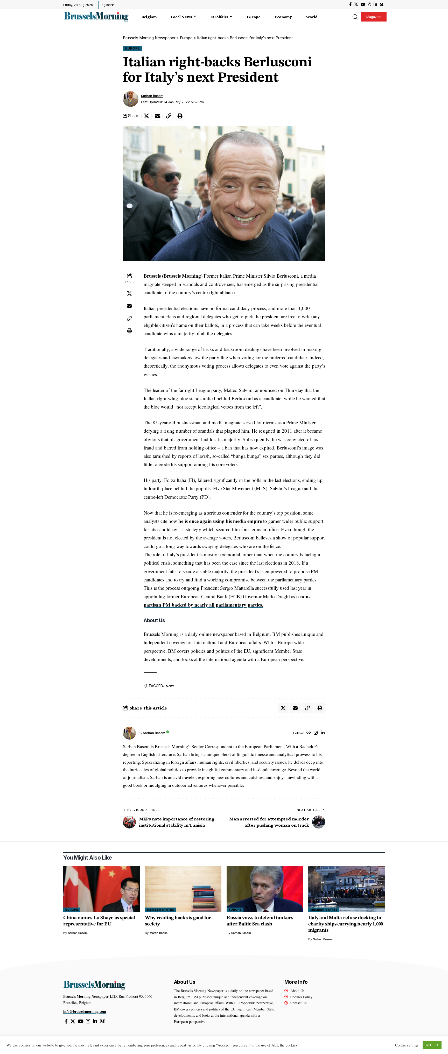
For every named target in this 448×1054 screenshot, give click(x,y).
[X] (356, 4)
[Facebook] (350, 4)
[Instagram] (369, 4)
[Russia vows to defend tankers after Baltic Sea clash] (265, 889)
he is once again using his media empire (220, 520)
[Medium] (381, 4)
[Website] (308, 733)
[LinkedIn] (375, 4)
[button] (355, 16)
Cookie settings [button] (407, 1045)
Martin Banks (158, 933)
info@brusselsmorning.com (84, 1011)
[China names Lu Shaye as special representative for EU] (101, 889)
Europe (186, 37)
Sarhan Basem (152, 96)
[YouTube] (362, 4)
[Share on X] (146, 116)
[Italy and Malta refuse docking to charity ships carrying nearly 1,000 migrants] (346, 889)
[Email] (157, 116)
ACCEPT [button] (432, 1045)
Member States (160, 909)
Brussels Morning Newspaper (149, 37)
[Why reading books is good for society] (183, 889)
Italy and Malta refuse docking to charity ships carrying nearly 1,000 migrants (345, 924)
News (170, 686)
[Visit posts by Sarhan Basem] (130, 99)
